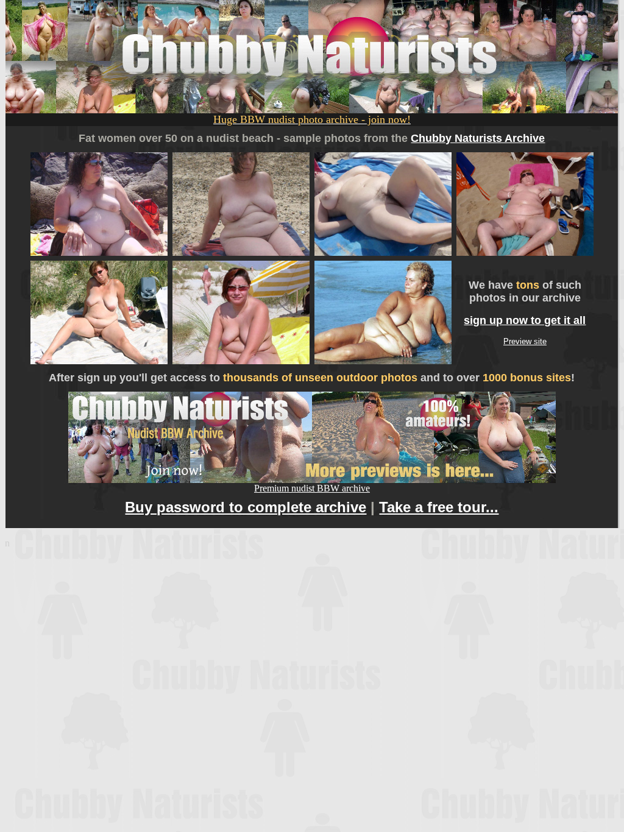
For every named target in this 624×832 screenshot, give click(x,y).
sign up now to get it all (525, 320)
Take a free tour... (438, 507)
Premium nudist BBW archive (312, 488)
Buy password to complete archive (245, 507)
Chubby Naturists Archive (478, 138)
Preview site (525, 341)
